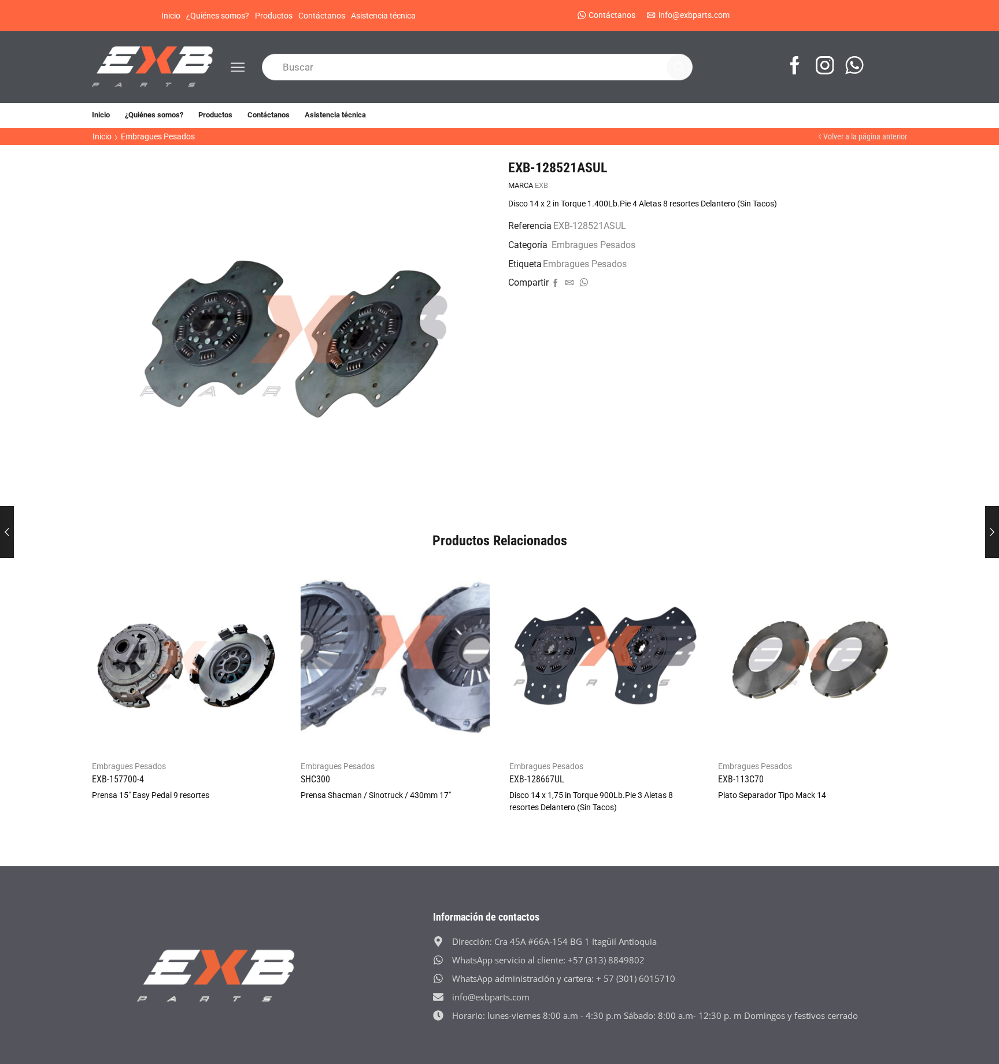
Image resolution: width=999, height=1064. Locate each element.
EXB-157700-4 (118, 779)
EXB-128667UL (536, 779)
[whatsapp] (582, 283)
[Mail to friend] (569, 283)
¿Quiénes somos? (217, 15)
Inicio (170, 15)
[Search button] (679, 67)
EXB (541, 185)
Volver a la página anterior (865, 136)
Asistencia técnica (383, 15)
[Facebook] (795, 66)
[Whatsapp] (854, 66)
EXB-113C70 (741, 779)
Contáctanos (321, 15)
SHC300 (315, 779)
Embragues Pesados (158, 136)
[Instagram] (825, 66)
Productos (274, 15)
